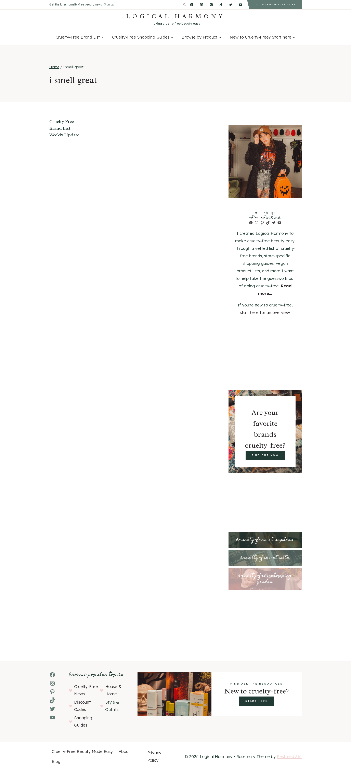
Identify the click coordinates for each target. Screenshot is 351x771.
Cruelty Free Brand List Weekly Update (64, 128)
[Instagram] (201, 4)
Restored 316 (289, 756)
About (124, 751)
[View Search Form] (184, 4)
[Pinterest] (211, 4)
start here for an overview (265, 312)
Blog (56, 761)
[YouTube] (240, 4)
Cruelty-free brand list (276, 4)
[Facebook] (191, 4)
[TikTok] (221, 4)
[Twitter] (231, 4)
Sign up (109, 4)
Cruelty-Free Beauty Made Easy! (83, 751)
